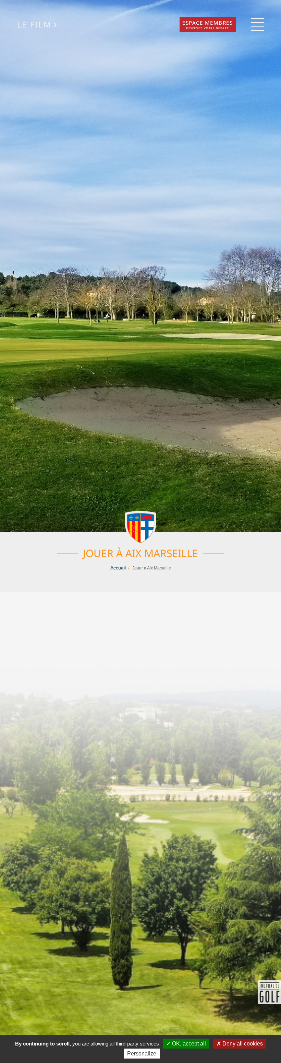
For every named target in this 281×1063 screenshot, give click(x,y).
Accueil (118, 567)
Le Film (34, 24)
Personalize (141, 1053)
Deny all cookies (242, 1044)
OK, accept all (188, 1044)
